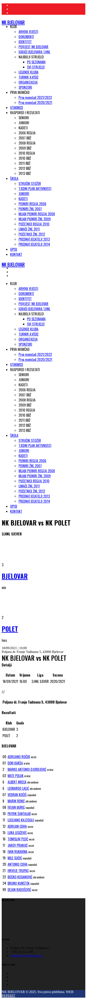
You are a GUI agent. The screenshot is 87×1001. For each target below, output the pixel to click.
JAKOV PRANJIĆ (18, 845)
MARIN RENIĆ (16, 801)
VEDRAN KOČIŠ (17, 794)
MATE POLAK (15, 775)
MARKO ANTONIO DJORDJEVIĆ (27, 769)
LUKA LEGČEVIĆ (17, 832)
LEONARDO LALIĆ (18, 788)
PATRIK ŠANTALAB (19, 813)
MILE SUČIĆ (15, 858)
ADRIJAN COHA (17, 826)
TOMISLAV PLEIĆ (18, 839)
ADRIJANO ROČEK (19, 756)
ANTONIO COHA (17, 864)
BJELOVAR (15, 576)
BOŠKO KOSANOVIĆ (20, 876)
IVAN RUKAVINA (17, 851)
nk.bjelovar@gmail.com (26, 955)
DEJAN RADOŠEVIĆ (19, 889)
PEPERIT (8, 995)
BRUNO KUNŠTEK (19, 883)
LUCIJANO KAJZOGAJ (21, 820)
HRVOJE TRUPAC (18, 870)
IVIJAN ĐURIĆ (16, 807)
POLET (10, 629)
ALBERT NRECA (17, 782)
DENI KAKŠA (15, 763)
